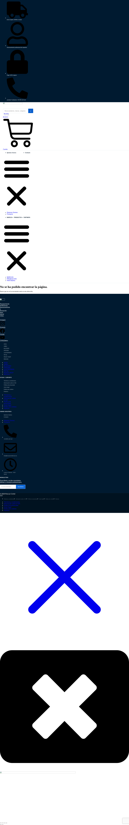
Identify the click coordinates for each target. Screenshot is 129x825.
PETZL (5, 354)
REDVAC (6, 359)
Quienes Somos (11, 152)
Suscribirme (21, 486)
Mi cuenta (6, 113)
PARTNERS (27, 217)
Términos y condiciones (10, 380)
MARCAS (9, 217)
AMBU (5, 346)
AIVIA (5, 344)
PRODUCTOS (18, 217)
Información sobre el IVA (10, 383)
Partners (6, 391)
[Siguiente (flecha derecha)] (2, 824)
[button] (16, 182)
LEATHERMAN (8, 352)
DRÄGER (6, 350)
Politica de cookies (8, 389)
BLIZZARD (6, 348)
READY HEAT (7, 356)
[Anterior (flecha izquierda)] (1, 824)
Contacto (27, 152)
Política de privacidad (9, 385)
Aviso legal (6, 387)
